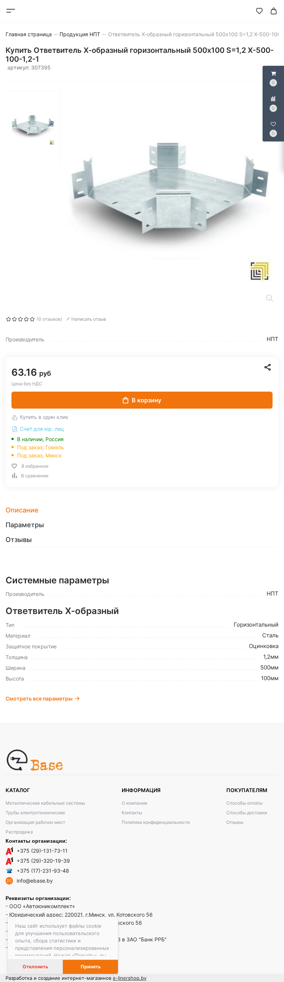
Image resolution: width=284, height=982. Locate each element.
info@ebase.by (35, 880)
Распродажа (19, 832)
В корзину (146, 400)
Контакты (132, 812)
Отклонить (35, 966)
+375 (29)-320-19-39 (43, 860)
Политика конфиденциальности (156, 822)
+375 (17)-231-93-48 (43, 870)
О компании (134, 803)
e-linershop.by (129, 978)
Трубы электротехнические (35, 812)
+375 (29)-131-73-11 (42, 851)
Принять (91, 966)
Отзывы (234, 822)
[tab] (142, 510)
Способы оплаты (244, 803)
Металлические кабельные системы (45, 803)
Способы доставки (246, 812)
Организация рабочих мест (35, 822)
